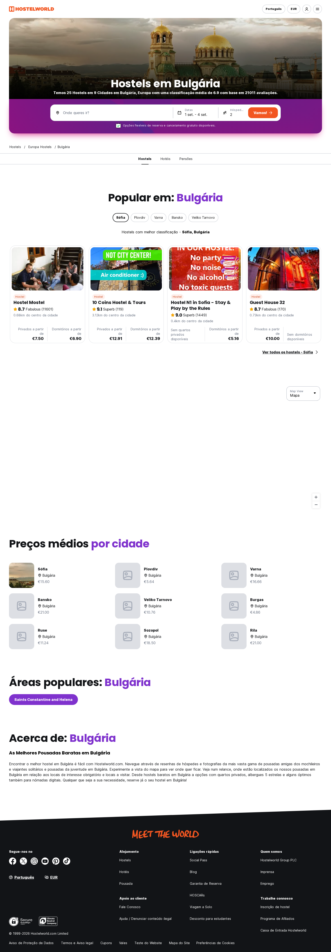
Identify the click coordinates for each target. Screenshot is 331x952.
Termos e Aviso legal (77, 943)
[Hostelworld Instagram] (34, 861)
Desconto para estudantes (210, 918)
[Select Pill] (306, 9)
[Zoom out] (316, 504)
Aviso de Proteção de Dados (31, 943)
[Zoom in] (316, 497)
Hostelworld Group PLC (279, 860)
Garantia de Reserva (206, 883)
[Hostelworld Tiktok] (66, 861)
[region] (165, 448)
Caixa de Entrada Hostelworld (283, 930)
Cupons (106, 943)
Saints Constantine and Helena (43, 699)
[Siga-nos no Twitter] (23, 861)
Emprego (267, 883)
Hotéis (124, 872)
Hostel (19, 296)
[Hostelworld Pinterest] (55, 861)
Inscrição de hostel (275, 907)
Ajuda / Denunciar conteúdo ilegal (145, 918)
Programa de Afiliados (277, 918)
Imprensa (267, 872)
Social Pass (198, 860)
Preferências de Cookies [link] (215, 943)
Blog (193, 872)
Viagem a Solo (201, 907)
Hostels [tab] (145, 159)
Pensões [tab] (186, 159)
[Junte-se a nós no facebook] (12, 861)
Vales (123, 943)
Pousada (126, 883)
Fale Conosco (130, 907)
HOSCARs (197, 895)
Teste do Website (148, 943)
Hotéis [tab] (165, 159)
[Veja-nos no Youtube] (45, 861)
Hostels (125, 860)
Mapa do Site (179, 943)
